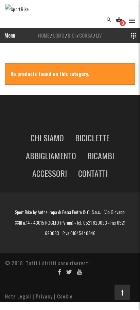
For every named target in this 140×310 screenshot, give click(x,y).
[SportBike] (17, 9)
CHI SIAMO (47, 137)
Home (43, 35)
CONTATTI (93, 173)
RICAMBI (100, 155)
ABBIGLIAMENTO (51, 155)
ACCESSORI (49, 173)
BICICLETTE (92, 137)
